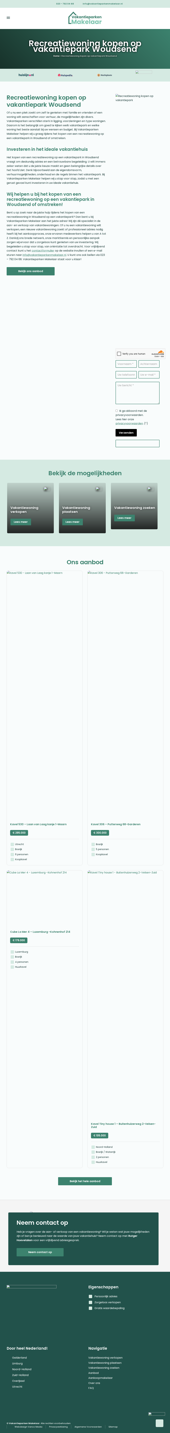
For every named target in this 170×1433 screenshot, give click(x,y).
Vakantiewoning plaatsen (105, 1361)
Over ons (94, 1381)
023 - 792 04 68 (65, 3)
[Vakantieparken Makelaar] (85, 18)
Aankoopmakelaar (100, 1376)
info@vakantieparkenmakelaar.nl (103, 3)
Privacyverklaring (58, 1426)
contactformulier (43, 251)
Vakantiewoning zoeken (103, 1366)
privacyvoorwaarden (129, 423)
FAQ (91, 1386)
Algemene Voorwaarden (88, 1426)
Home (56, 56)
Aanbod (93, 1371)
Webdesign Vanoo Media (28, 1426)
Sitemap (113, 1426)
